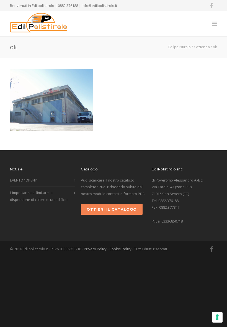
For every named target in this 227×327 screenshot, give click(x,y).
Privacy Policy (95, 248)
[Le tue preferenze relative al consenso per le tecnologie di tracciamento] (217, 317)
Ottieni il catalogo (112, 209)
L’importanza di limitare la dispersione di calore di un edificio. (39, 196)
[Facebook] (211, 5)
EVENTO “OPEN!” (23, 180)
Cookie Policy (120, 248)
